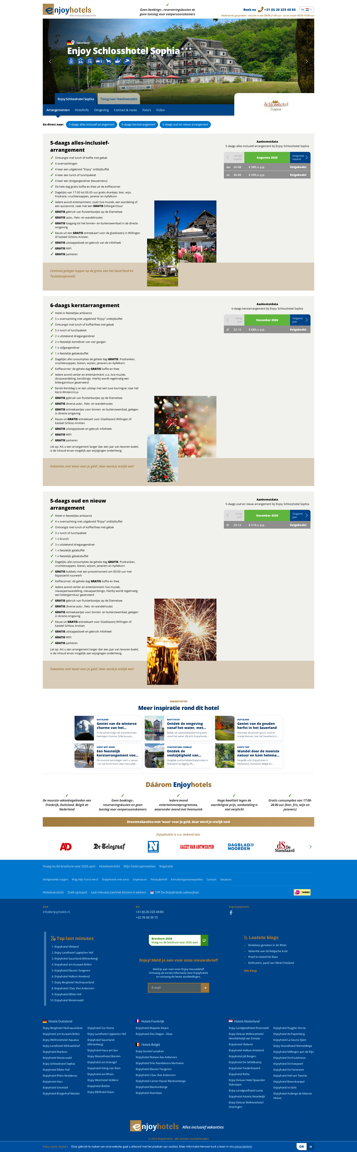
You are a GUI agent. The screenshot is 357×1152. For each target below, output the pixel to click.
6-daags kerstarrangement (138, 124)
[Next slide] (306, 61)
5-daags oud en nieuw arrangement (185, 124)
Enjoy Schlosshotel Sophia (76, 99)
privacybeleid (242, 1146)
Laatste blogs (263, 937)
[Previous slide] (50, 61)
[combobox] (306, 9)
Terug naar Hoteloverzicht (118, 99)
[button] (300, 157)
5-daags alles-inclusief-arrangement (91, 124)
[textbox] (306, 9)
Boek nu (269, 9)
